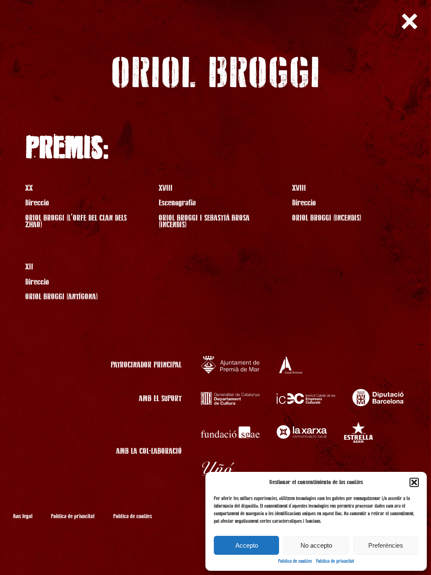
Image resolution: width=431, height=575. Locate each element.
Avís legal (22, 516)
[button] (414, 482)
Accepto (246, 545)
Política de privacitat (335, 561)
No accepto (316, 545)
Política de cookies (295, 561)
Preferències (385, 545)
